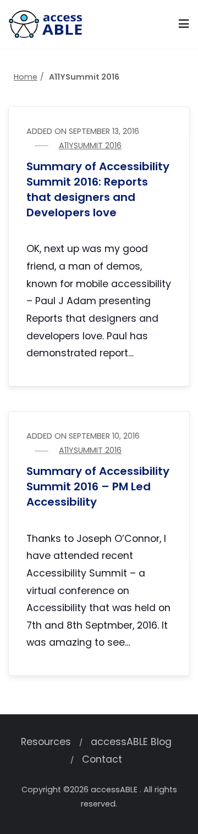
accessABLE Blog (131, 741)
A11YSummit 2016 (90, 145)
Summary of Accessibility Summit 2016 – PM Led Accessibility (97, 486)
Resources (46, 741)
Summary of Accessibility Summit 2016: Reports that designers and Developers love (97, 189)
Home (25, 76)
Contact (102, 759)
